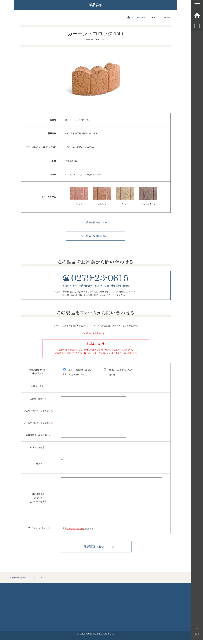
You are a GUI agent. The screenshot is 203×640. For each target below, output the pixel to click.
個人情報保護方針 (19, 578)
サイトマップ (39, 578)
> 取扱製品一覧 (137, 18)
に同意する (79, 529)
